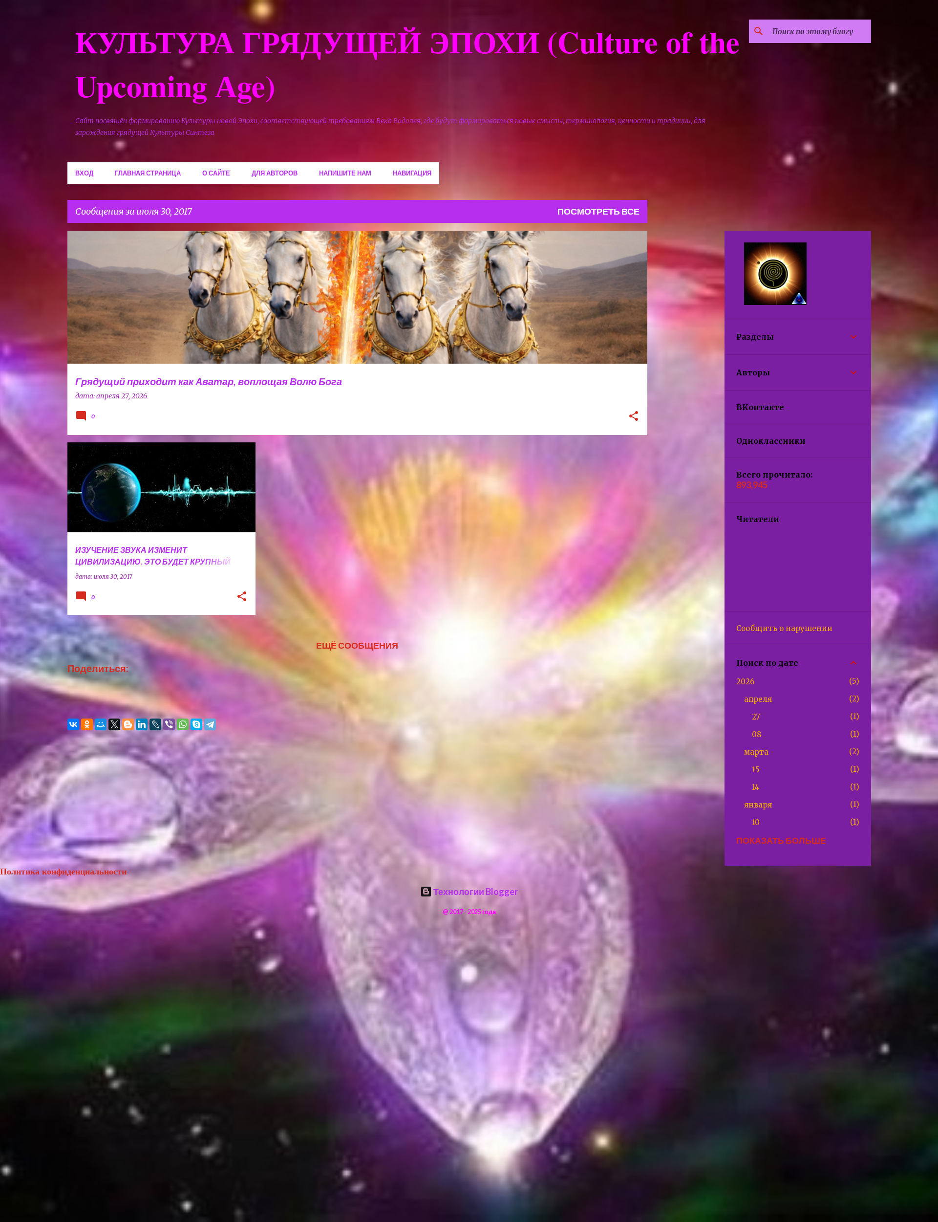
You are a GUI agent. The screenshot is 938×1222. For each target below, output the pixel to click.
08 (756, 734)
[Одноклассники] (87, 724)
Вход (84, 173)
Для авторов (275, 173)
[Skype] (196, 724)
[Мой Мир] (101, 724)
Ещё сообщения (357, 645)
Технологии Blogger (475, 891)
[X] (114, 724)
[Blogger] (128, 724)
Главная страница (148, 173)
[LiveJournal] (155, 724)
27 (756, 716)
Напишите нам (345, 173)
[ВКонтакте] (73, 724)
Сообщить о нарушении (784, 628)
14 (755, 787)
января (758, 804)
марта (756, 752)
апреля (758, 699)
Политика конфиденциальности (63, 871)
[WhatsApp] (183, 724)
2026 (745, 681)
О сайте (216, 173)
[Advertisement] (686, 377)
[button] (634, 417)
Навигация (412, 173)
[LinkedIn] (142, 724)
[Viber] (169, 724)
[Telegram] (210, 724)
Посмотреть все (598, 211)
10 (756, 822)
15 (756, 769)
